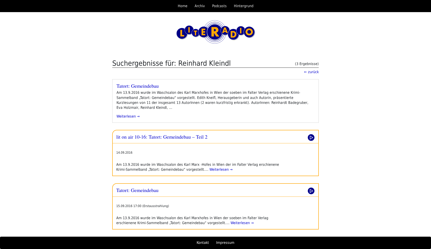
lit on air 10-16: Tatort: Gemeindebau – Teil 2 (161, 136)
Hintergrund (243, 6)
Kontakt (203, 242)
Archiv (200, 6)
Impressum (225, 242)
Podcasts (219, 6)
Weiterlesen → (220, 169)
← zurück (311, 72)
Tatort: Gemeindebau (138, 85)
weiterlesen (128, 116)
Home (182, 6)
